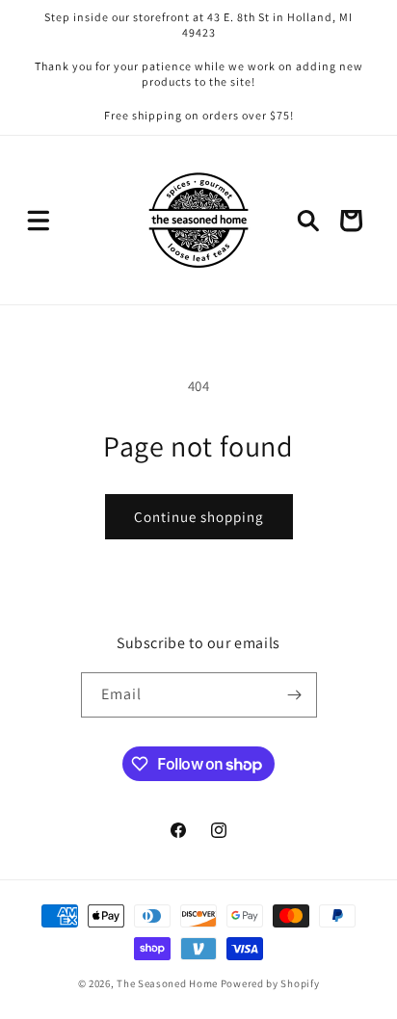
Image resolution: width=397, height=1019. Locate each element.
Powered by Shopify (270, 983)
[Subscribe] (295, 695)
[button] (38, 220)
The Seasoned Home (167, 983)
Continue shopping (199, 517)
